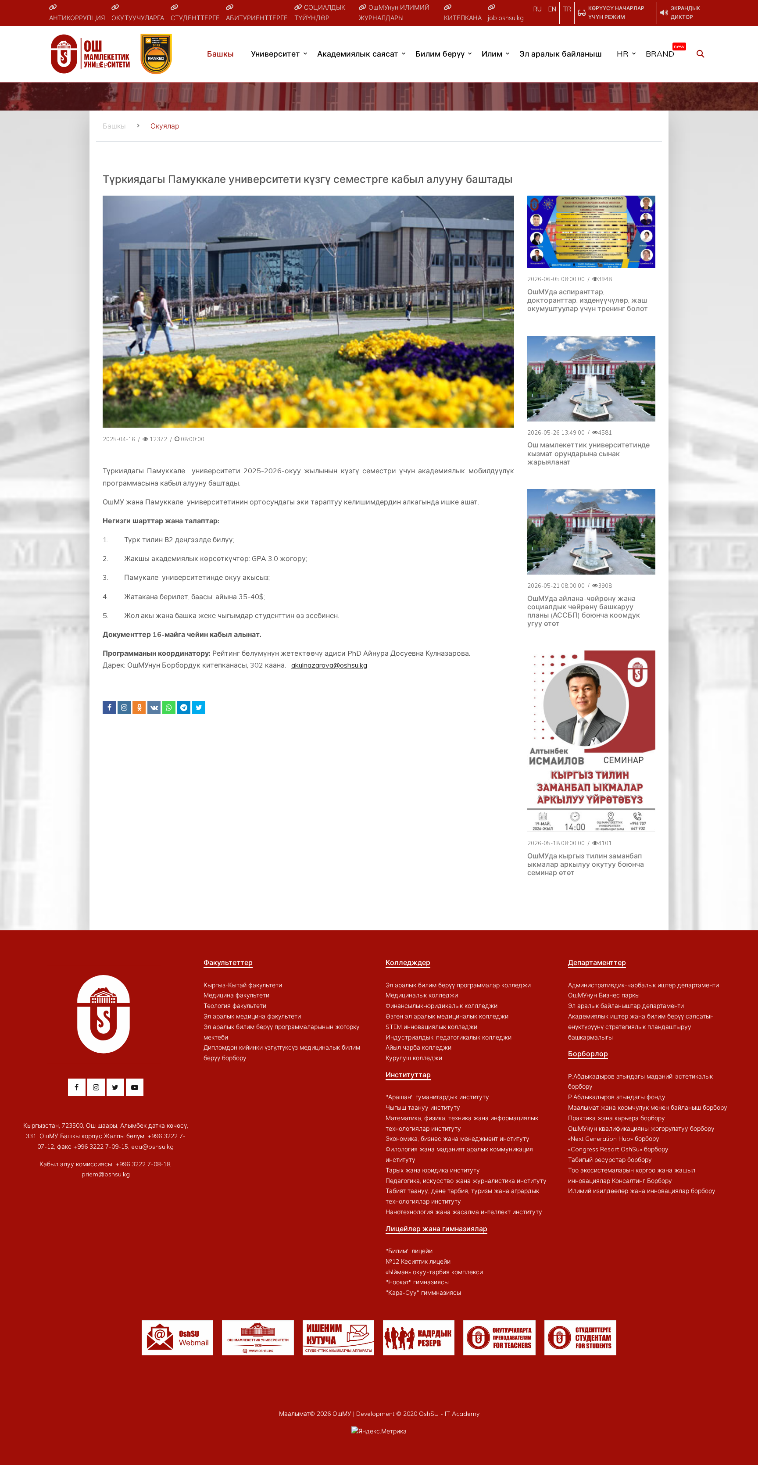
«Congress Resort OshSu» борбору (618, 1149)
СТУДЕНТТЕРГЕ (195, 18)
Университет (275, 53)
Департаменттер (597, 962)
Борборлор (588, 1053)
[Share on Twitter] (198, 707)
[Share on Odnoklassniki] (139, 707)
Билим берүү (440, 53)
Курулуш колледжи (414, 1058)
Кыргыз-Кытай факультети (243, 985)
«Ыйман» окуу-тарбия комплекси (434, 1272)
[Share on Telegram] (183, 707)
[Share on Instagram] (124, 707)
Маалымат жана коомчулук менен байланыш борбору (647, 1107)
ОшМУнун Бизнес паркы (604, 995)
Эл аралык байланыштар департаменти (626, 1006)
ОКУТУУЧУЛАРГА (137, 18)
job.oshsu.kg (506, 18)
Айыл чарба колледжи (418, 1047)
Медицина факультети (236, 995)
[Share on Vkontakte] (154, 707)
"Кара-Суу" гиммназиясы (423, 1293)
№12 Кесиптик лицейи (418, 1261)
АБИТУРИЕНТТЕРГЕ (257, 18)
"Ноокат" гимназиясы (417, 1282)
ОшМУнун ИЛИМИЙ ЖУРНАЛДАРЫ (394, 13)
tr (567, 9)
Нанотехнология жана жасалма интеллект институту (464, 1212)
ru (537, 9)
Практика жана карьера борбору (616, 1118)
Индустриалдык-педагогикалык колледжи (448, 1037)
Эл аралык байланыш (560, 53)
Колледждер (408, 962)
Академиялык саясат (357, 53)
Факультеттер (228, 962)
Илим (492, 53)
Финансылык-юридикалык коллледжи (441, 1006)
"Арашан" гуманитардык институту (437, 1097)
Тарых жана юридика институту (433, 1170)
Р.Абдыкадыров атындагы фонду (616, 1097)
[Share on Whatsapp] (168, 707)
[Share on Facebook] (109, 707)
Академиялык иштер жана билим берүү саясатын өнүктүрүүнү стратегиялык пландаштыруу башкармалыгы (641, 1026)
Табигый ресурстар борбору (610, 1160)
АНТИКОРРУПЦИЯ (77, 18)
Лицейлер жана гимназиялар (436, 1228)
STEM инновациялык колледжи (431, 1027)
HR (623, 53)
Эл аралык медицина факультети (252, 1016)
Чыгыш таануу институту (423, 1107)
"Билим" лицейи (409, 1251)
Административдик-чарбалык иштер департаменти (643, 985)
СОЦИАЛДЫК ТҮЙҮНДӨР (319, 13)
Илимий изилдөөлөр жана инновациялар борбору (641, 1191)
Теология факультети (235, 1006)
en (552, 9)
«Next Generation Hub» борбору (613, 1139)
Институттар (408, 1074)
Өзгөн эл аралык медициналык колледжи (447, 1016)
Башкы (220, 53)
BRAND (663, 51)
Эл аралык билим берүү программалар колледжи (458, 985)
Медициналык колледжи (422, 995)
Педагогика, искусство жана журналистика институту (466, 1181)
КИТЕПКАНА (463, 18)
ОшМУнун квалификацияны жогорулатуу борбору (641, 1129)
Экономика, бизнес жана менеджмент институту (457, 1139)
